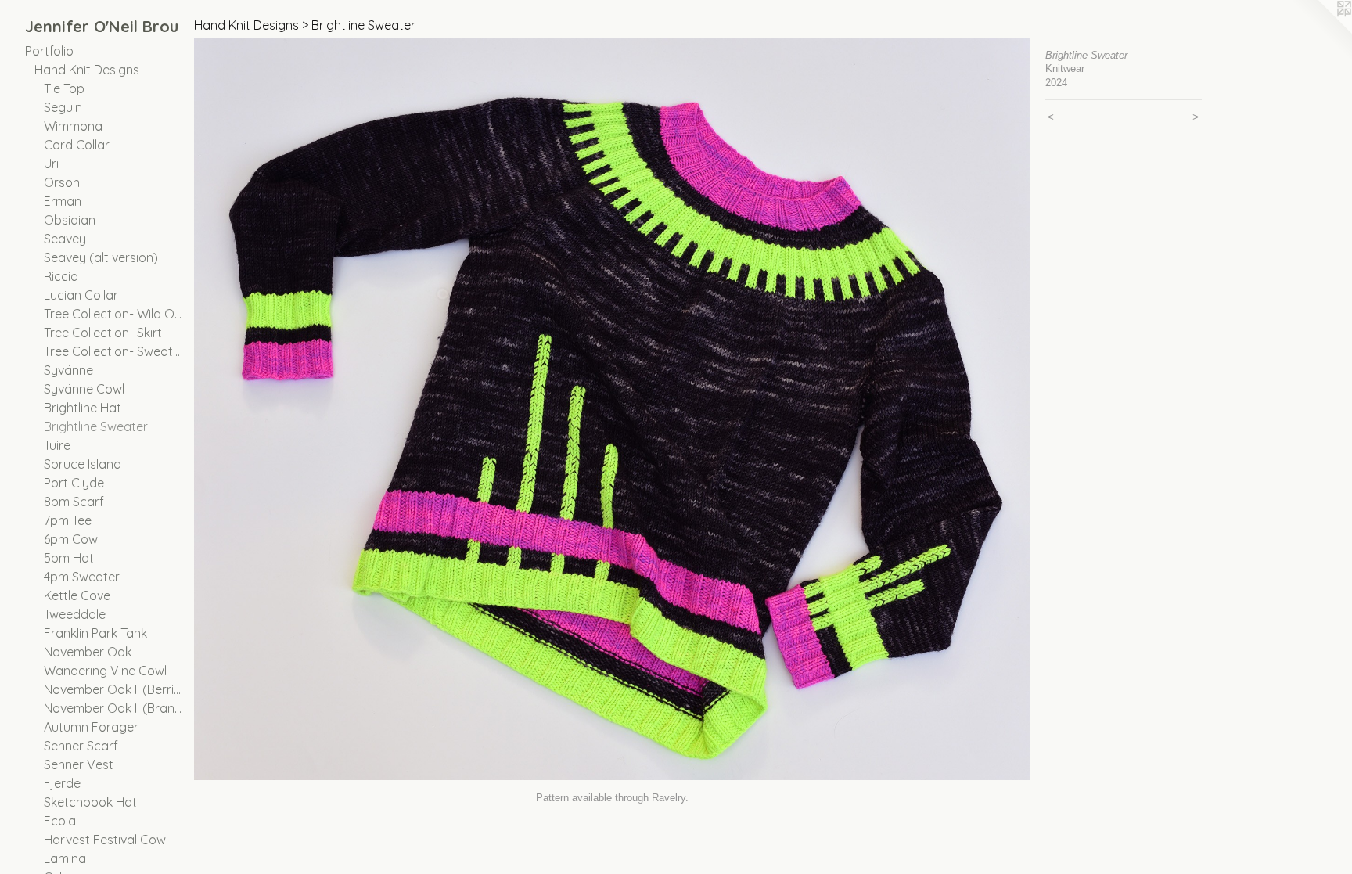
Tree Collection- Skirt (103, 332)
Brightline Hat (82, 407)
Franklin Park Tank (95, 633)
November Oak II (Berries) (113, 689)
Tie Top (64, 88)
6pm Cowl (72, 539)
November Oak (87, 652)
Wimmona (73, 126)
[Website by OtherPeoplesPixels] (1320, 31)
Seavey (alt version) (101, 257)
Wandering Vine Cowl (105, 670)
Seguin (63, 107)
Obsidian (69, 220)
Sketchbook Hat (90, 802)
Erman (62, 201)
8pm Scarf (74, 501)
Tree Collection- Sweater (113, 351)
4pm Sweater (82, 576)
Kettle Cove (77, 595)
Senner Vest (78, 764)
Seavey (65, 238)
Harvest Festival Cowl (106, 839)
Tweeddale (75, 614)
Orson (62, 182)
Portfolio (49, 51)
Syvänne (68, 370)
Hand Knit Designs (86, 69)
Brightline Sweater (96, 426)
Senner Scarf (81, 746)
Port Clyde (74, 483)
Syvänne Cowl (84, 389)
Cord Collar (77, 145)
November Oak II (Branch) (113, 708)
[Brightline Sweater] (612, 409)
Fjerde (62, 783)
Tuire (57, 445)
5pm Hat (69, 558)
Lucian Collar (81, 295)
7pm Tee (68, 520)
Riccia (61, 276)
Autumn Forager (91, 727)
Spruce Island (82, 464)
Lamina (65, 858)
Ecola (60, 821)
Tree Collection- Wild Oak (113, 314)
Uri (51, 163)
